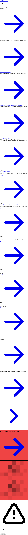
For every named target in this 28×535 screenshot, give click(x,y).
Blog (2, 1)
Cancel (5, 534)
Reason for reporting (2, 533)
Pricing (6, 1)
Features (4, 1)
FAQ (7, 1)
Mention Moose (2, 0)
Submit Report (2, 534)
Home (1, 1)
